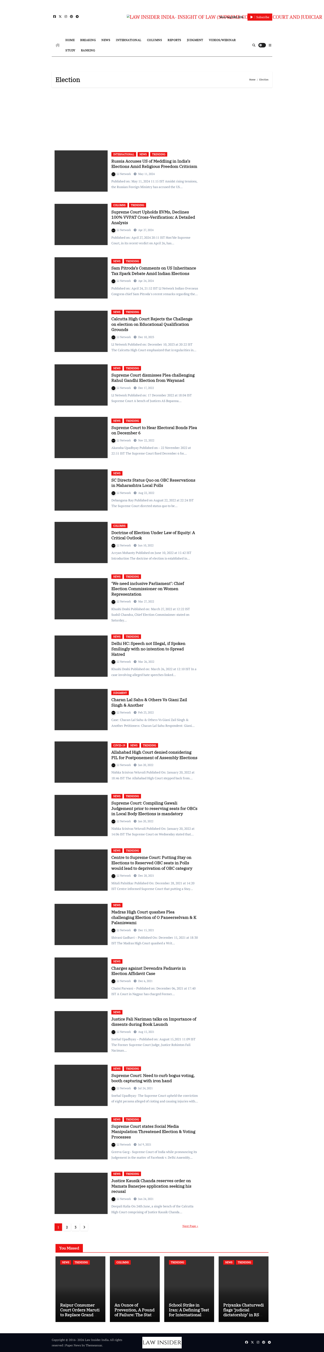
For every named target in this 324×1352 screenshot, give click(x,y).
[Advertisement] (162, 117)
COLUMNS (154, 40)
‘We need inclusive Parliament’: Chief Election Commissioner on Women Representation (147, 589)
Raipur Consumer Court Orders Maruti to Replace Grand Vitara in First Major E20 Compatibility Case (80, 1317)
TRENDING (158, 154)
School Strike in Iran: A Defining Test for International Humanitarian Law (189, 1312)
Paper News (73, 1345)
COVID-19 (119, 745)
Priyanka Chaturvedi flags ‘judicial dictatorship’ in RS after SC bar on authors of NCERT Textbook (243, 1317)
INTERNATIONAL (128, 40)
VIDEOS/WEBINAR (222, 40)
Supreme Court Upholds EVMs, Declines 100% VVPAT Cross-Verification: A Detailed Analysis (153, 217)
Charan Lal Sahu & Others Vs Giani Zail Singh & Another (149, 702)
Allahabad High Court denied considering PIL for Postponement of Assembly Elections (154, 754)
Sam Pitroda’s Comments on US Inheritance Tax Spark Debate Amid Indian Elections (153, 270)
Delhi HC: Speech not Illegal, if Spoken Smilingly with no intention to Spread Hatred (148, 649)
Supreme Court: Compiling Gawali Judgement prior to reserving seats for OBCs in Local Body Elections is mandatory (154, 808)
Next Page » (190, 1226)
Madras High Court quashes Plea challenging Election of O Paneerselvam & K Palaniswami (153, 917)
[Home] (58, 45)
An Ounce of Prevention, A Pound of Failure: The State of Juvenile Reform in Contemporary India (134, 1317)
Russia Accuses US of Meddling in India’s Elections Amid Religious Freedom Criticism (154, 163)
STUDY (70, 50)
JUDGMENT (195, 40)
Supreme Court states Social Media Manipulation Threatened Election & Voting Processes (153, 1131)
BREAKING (88, 40)
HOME (70, 40)
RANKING (88, 50)
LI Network (124, 174)
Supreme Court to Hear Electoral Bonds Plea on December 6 (154, 430)
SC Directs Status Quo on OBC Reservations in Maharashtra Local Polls (153, 482)
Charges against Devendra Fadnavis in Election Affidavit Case (148, 970)
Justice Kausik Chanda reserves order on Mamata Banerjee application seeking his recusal (151, 1186)
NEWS (105, 40)
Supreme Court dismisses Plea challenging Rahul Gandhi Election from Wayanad (153, 377)
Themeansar (94, 1345)
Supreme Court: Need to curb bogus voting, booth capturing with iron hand (153, 1078)
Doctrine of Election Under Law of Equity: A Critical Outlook (153, 535)
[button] (270, 45)
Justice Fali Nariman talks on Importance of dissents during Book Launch (153, 1021)
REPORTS (174, 40)
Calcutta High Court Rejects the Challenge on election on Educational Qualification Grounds (152, 324)
